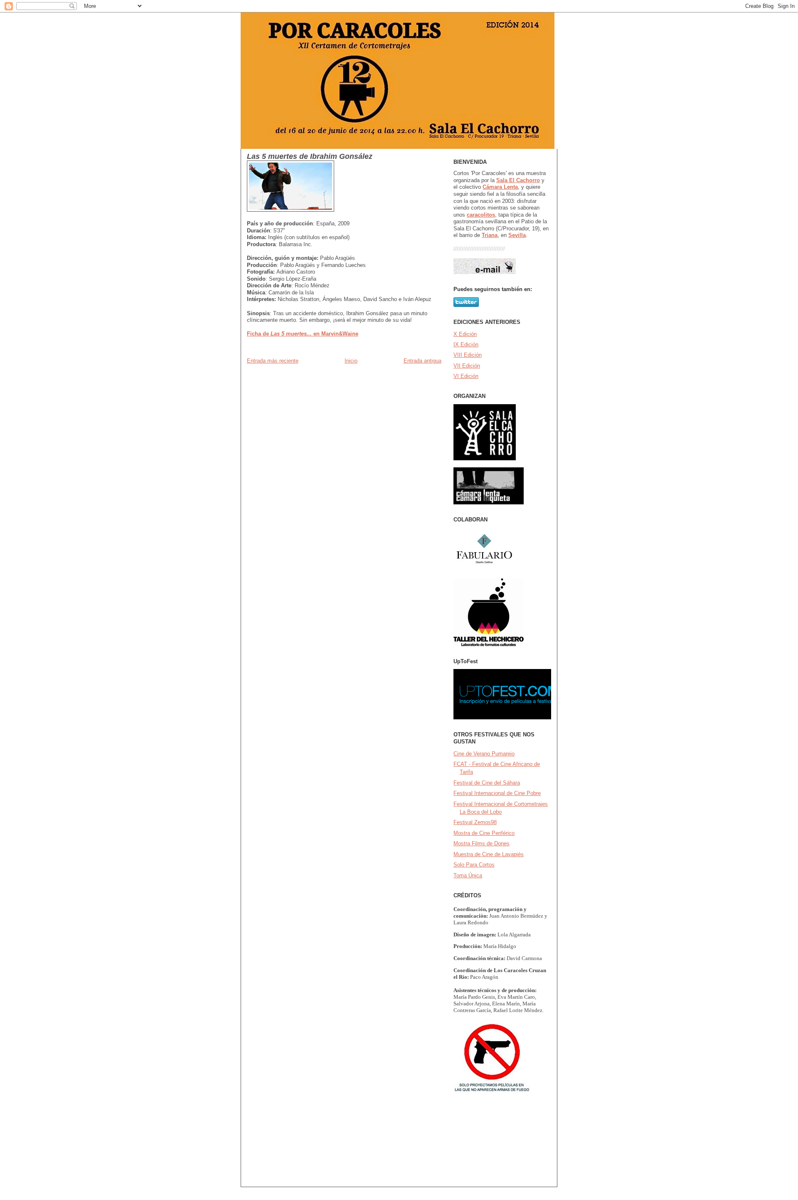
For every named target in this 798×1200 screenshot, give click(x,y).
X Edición (465, 334)
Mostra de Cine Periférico (484, 833)
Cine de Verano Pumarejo (484, 754)
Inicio (351, 361)
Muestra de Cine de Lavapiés (488, 854)
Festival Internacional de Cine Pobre (497, 793)
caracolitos (481, 215)
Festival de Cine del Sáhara (486, 783)
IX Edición (465, 344)
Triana (490, 235)
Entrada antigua (422, 361)
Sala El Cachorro (518, 180)
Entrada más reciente (272, 361)
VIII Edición (467, 355)
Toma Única (467, 875)
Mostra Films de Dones (481, 843)
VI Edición (465, 376)
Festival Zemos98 (475, 822)
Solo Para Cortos (474, 865)
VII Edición (466, 366)
